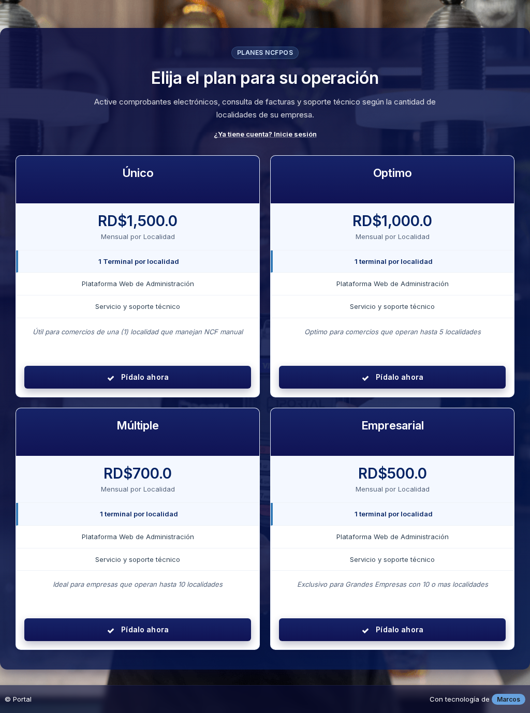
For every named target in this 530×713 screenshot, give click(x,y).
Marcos (508, 699)
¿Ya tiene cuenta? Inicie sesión (265, 134)
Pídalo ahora (144, 377)
